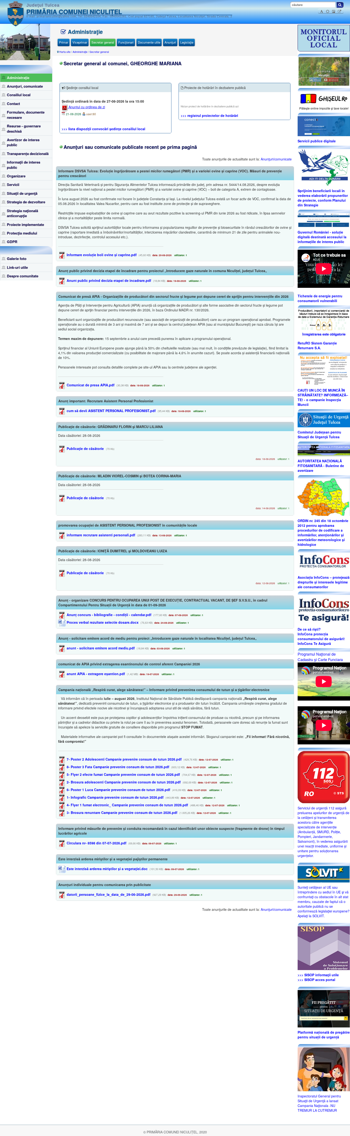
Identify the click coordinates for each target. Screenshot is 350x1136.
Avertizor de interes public (23, 142)
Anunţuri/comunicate (276, 159)
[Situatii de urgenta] (324, 1008)
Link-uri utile (17, 267)
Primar (63, 42)
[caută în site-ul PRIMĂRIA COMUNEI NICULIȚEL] (340, 5)
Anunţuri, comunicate (25, 86)
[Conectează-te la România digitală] (324, 125)
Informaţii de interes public (23, 164)
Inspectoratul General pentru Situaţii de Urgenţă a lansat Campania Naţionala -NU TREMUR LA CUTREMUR (319, 1103)
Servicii (13, 184)
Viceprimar (79, 42)
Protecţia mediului (22, 233)
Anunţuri (170, 42)
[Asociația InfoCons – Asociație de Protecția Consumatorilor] (324, 562)
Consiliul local (18, 94)
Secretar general (102, 42)
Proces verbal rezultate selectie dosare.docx (102, 622)
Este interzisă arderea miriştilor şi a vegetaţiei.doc (107, 868)
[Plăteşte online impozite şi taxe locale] (324, 98)
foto (317, 80)
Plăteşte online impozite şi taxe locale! (324, 108)
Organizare (16, 176)
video (333, 80)
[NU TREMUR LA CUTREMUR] (324, 1068)
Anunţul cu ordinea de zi (86, 107)
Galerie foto (16, 258)
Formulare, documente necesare (26, 115)
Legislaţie (186, 42)
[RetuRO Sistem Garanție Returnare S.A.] (324, 323)
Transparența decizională (28, 153)
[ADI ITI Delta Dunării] (324, 166)
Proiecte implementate (25, 224)
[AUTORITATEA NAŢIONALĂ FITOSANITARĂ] (324, 450)
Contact (13, 103)
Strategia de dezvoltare (26, 201)
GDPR (12, 241)
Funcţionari (126, 42)
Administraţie (18, 77)
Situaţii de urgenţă (22, 193)
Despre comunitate (22, 276)
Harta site (64, 52)
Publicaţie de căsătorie (85, 448)
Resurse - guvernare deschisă (24, 128)
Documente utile (149, 42)
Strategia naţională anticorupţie (22, 213)
